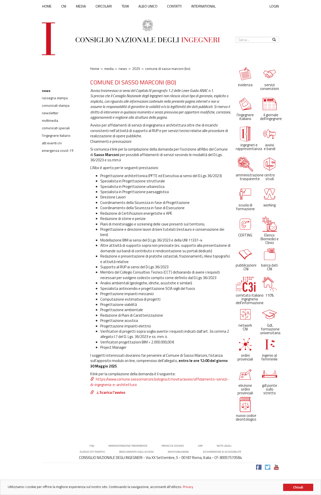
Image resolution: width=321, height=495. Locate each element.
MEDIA (81, 6)
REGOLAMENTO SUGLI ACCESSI (136, 452)
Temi (125, 6)
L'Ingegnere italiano (56, 135)
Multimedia (50, 120)
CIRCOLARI (104, 6)
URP (200, 446)
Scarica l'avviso (112, 392)
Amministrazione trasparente (127, 446)
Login (274, 6)
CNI (63, 6)
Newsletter (50, 112)
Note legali (224, 446)
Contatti (174, 6)
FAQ (92, 446)
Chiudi (298, 487)
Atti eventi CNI (52, 143)
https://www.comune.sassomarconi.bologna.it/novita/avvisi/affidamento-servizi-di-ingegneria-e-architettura (159, 381)
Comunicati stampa (55, 105)
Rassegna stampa (55, 97)
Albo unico (147, 6)
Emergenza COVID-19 (57, 150)
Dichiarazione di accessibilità (222, 452)
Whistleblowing (178, 452)
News (46, 90)
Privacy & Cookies (173, 446)
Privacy (188, 486)
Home (47, 6)
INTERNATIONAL (203, 6)
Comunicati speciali (56, 128)
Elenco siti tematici (92, 452)
